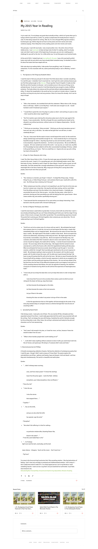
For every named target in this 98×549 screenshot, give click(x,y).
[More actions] (76, 21)
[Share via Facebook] (21, 476)
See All (83, 489)
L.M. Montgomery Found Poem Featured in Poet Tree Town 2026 (24, 508)
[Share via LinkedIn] (29, 476)
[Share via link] (32, 476)
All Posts (15, 10)
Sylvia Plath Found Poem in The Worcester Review (49, 508)
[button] (29, 3)
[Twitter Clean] (84, 3)
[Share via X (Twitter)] (25, 476)
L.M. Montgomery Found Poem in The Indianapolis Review (73, 508)
